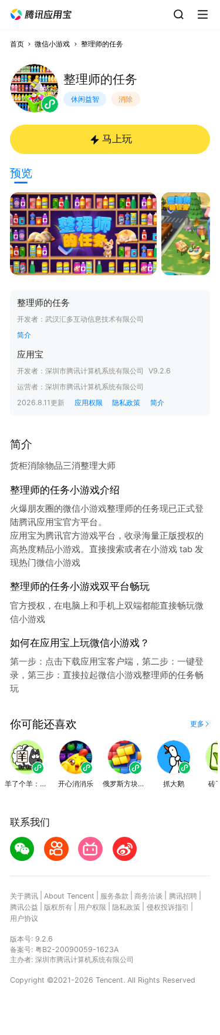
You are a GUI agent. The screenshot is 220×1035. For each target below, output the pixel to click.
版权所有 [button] (58, 907)
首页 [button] (17, 43)
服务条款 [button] (114, 896)
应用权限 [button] (89, 402)
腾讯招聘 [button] (183, 896)
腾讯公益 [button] (24, 907)
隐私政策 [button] (126, 402)
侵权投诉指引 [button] (168, 907)
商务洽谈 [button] (148, 896)
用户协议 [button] (24, 918)
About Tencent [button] (69, 896)
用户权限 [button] (92, 907)
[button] (41, 15)
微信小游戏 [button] (52, 43)
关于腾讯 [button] (24, 896)
